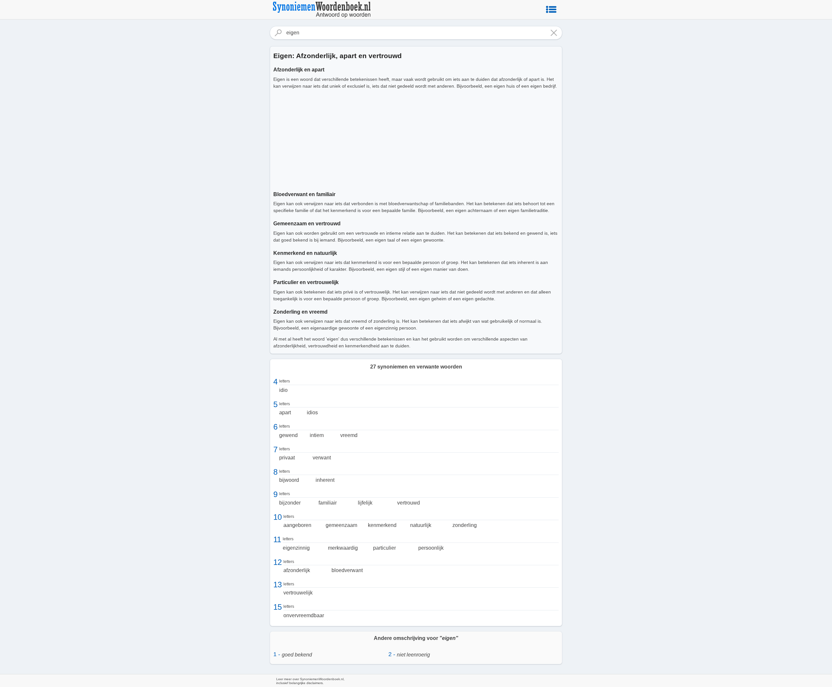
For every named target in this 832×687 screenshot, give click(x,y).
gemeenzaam (341, 525)
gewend (288, 435)
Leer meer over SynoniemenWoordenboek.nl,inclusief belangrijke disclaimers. (310, 681)
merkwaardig (343, 548)
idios (312, 412)
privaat (287, 457)
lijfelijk (365, 503)
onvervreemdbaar (303, 615)
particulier (384, 548)
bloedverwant (347, 570)
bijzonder (290, 503)
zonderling (464, 525)
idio (283, 390)
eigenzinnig (296, 548)
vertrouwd (408, 503)
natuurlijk (420, 525)
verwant (322, 457)
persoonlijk (431, 548)
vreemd (349, 435)
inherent (325, 480)
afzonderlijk (296, 570)
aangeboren (297, 525)
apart (285, 412)
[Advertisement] (416, 139)
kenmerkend (382, 525)
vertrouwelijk (298, 592)
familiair (327, 503)
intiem (317, 435)
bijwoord (289, 480)
